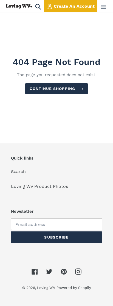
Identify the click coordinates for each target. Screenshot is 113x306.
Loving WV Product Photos (39, 186)
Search (18, 171)
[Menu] (103, 6)
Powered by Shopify (73, 288)
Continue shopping (52, 88)
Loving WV (46, 288)
